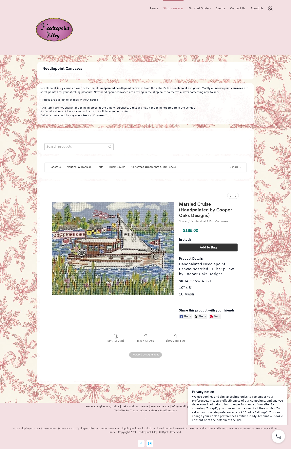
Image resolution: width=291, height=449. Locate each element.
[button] (270, 8)
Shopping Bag (175, 341)
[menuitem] (230, 196)
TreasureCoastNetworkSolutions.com (153, 410)
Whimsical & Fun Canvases (209, 222)
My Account (115, 341)
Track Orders (145, 341)
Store (182, 222)
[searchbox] (79, 146)
